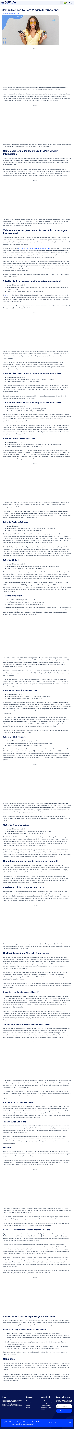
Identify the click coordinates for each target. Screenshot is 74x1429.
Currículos (28, 1407)
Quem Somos (44, 1401)
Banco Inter (8, 295)
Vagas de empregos (31, 1403)
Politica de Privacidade (55, 1423)
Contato (43, 1409)
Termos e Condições (46, 1407)
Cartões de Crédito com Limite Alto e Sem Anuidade (34, 248)
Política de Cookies (46, 1405)
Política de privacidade (46, 1403)
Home (27, 1401)
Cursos (28, 1405)
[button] (61, 2)
